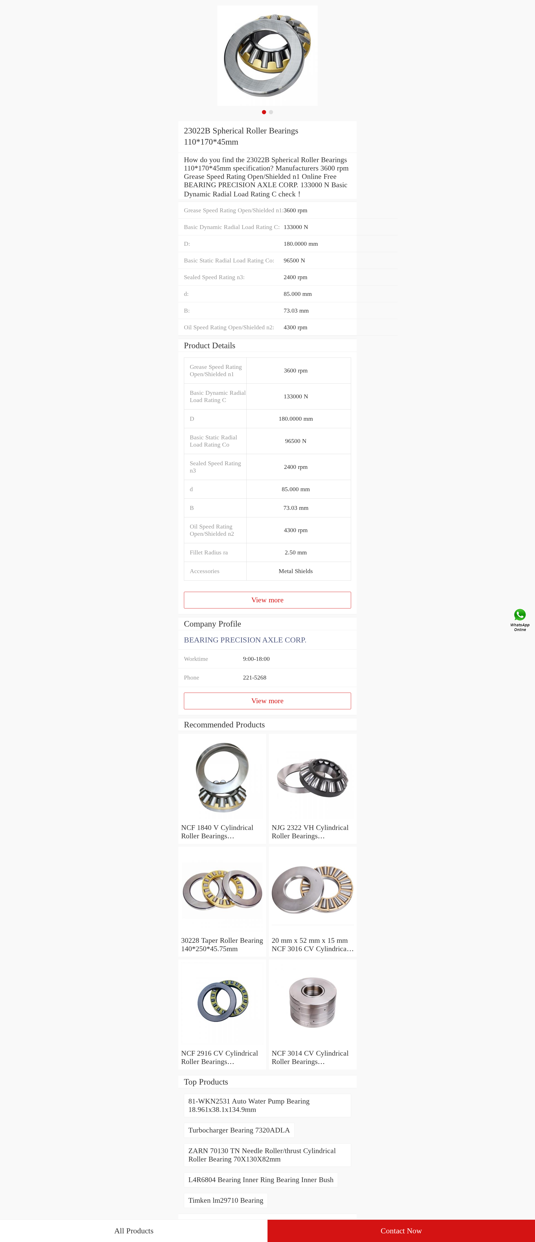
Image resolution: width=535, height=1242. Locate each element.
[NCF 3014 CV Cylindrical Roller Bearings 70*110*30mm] (313, 1045)
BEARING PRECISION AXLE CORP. (245, 639)
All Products (134, 1230)
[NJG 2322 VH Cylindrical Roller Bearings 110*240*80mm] (313, 819)
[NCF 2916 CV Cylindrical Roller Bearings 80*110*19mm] (222, 1045)
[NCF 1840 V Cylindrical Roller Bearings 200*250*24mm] (222, 819)
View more (267, 600)
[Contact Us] (520, 621)
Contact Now (401, 1230)
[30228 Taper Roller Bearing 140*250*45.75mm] (222, 932)
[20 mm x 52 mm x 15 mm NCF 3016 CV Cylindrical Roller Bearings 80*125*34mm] (313, 932)
